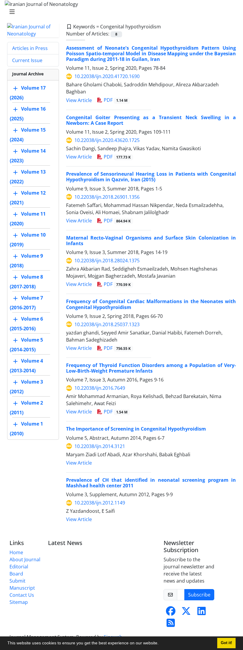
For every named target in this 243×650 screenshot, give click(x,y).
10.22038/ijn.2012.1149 (99, 502)
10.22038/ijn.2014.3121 (99, 446)
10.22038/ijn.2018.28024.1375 (107, 260)
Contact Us (21, 595)
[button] (161, 644)
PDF (115, 100)
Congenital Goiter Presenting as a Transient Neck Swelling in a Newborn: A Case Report (151, 120)
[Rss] (171, 624)
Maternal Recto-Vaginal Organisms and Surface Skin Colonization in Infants (151, 241)
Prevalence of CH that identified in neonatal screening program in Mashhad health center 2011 (151, 483)
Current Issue (27, 60)
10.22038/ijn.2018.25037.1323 (107, 324)
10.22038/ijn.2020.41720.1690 (107, 76)
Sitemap (18, 602)
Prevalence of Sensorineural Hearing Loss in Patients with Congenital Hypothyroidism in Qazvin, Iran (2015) (151, 177)
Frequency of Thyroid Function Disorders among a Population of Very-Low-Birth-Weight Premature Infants (151, 368)
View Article (79, 100)
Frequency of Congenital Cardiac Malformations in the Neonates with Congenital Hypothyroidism (151, 304)
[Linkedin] (201, 612)
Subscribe (199, 594)
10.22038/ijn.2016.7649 (99, 388)
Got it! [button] (226, 643)
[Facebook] (171, 612)
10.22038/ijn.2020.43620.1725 (107, 140)
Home (16, 552)
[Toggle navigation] (120, 12)
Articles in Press (30, 48)
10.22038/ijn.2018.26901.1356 (107, 197)
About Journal (24, 559)
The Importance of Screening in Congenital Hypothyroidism (136, 429)
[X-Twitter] (186, 612)
